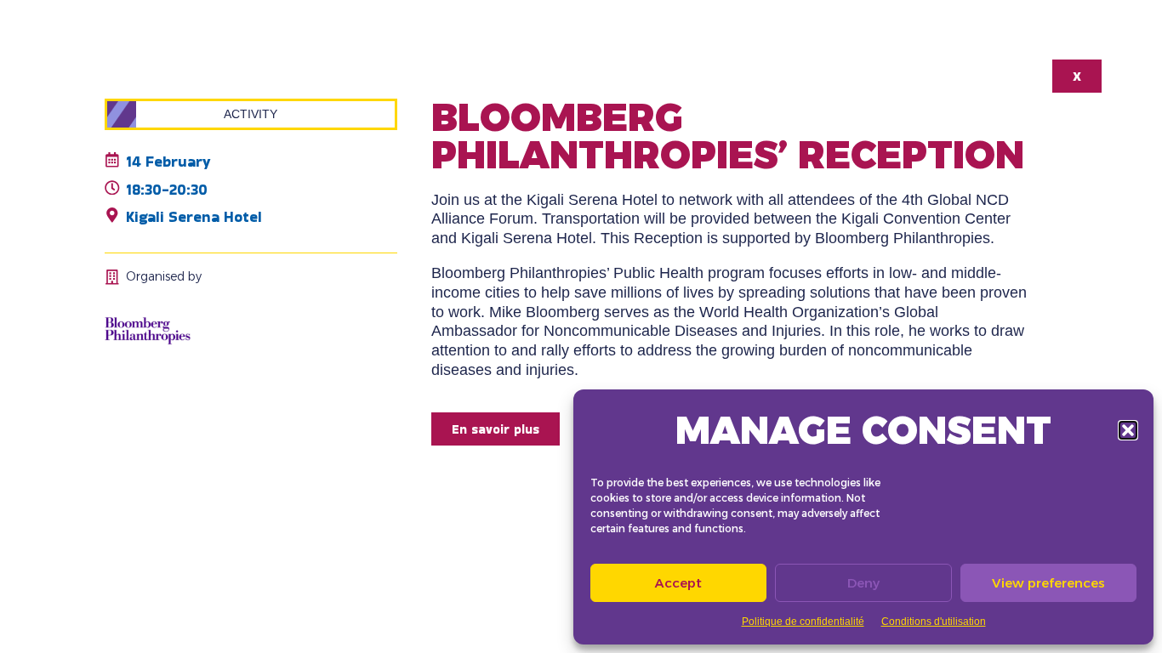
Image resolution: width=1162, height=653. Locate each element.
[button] (1127, 430)
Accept (678, 583)
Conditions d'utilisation (933, 621)
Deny (863, 583)
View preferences (1048, 583)
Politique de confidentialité (803, 621)
